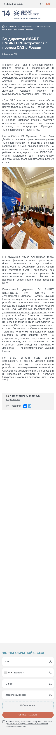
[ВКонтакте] (25, 406)
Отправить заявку (28, 715)
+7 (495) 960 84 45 (12, 4)
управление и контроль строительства (24, 312)
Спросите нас (13, 399)
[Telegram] (29, 406)
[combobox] (7, 672)
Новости (13, 27)
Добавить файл (28, 705)
